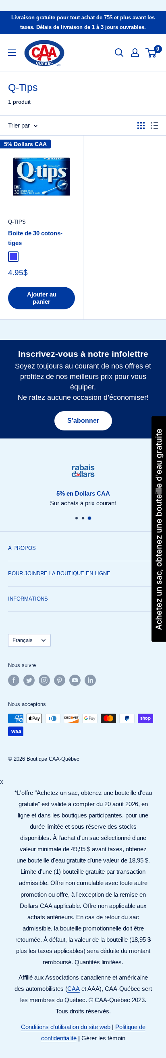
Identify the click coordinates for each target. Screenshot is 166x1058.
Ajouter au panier (41, 298)
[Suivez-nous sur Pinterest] (59, 680)
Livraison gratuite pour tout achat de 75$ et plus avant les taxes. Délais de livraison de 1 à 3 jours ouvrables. (83, 22)
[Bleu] (13, 256)
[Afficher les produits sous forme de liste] (154, 125)
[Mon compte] (135, 52)
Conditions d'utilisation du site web (65, 1026)
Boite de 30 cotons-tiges (35, 238)
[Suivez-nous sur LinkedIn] (90, 680)
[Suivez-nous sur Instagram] (44, 680)
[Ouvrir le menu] (12, 52)
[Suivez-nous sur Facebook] (13, 680)
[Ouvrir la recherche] (119, 52)
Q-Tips (17, 222)
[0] (151, 53)
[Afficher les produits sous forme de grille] (141, 125)
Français (22, 640)
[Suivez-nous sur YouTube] (75, 680)
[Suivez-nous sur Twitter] (29, 680)
